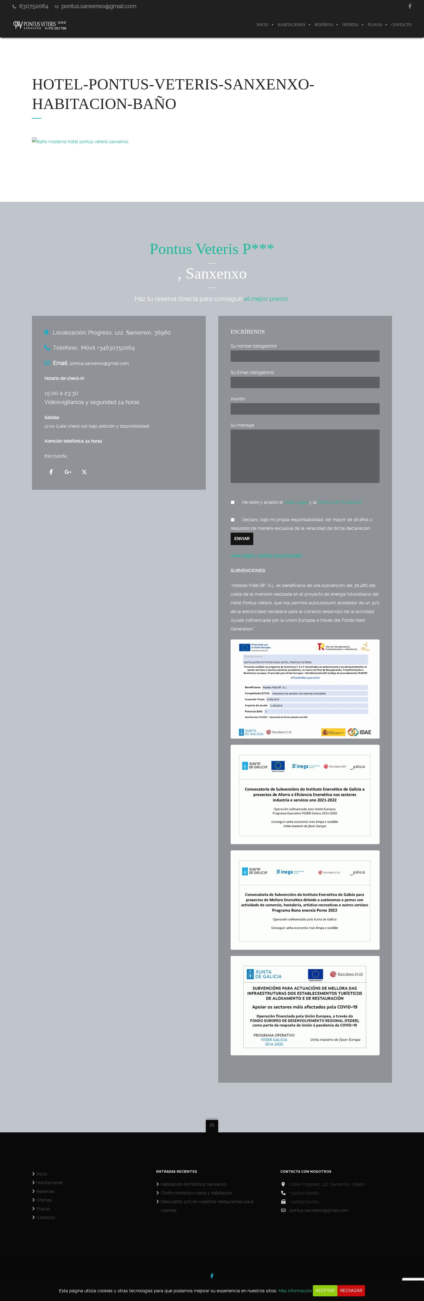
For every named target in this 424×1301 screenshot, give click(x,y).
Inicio (42, 1173)
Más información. (295, 1290)
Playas (43, 1208)
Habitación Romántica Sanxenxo (193, 1184)
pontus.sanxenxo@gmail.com (319, 1210)
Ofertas (44, 1200)
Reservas (46, 1191)
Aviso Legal (296, 502)
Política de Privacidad (340, 502)
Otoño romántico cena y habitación (196, 1192)
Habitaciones (50, 1182)
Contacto (46, 1217)
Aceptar (325, 1290)
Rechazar (351, 1290)
